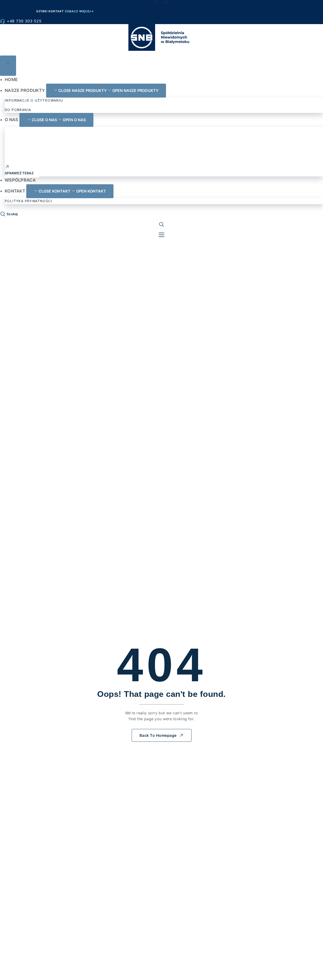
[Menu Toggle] (8, 66)
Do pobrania (18, 110)
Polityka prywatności (28, 201)
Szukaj (12, 214)
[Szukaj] (3, 214)
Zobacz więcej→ (79, 11)
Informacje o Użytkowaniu (34, 100)
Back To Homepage (158, 735)
